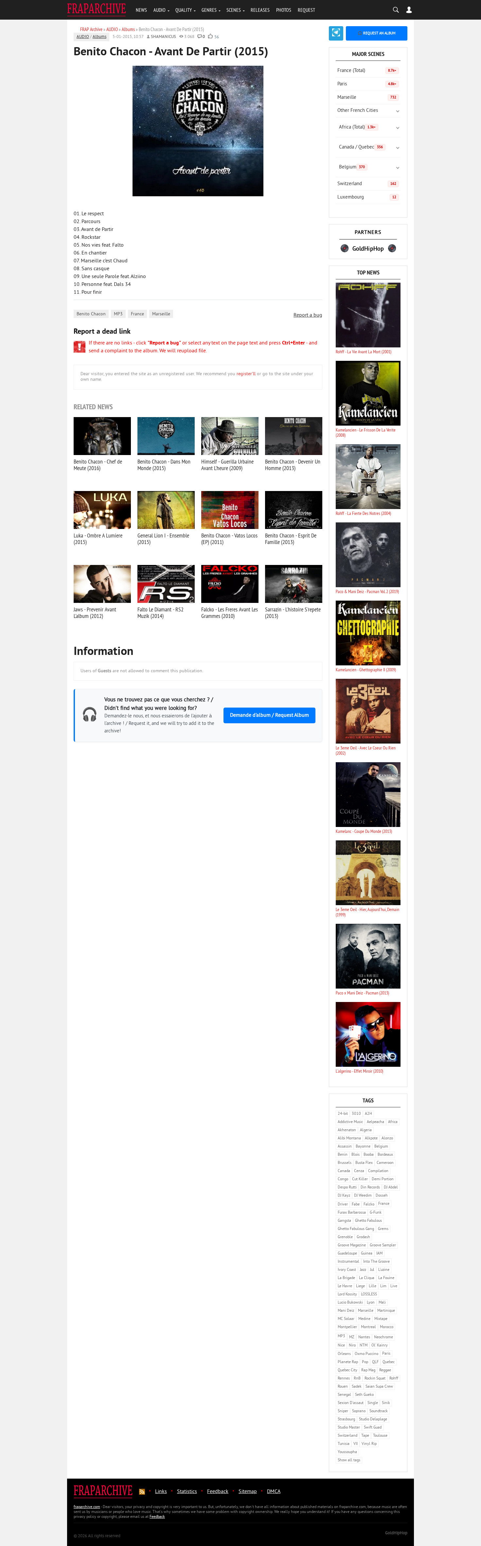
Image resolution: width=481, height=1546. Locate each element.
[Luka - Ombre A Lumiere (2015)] (102, 510)
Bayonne (363, 1146)
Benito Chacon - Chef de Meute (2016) (98, 465)
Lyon (371, 1302)
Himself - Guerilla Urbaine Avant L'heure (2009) (227, 465)
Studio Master (349, 1427)
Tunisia (343, 1444)
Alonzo (387, 1138)
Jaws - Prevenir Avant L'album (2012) (95, 613)
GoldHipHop (396, 1533)
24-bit (343, 1114)
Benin (342, 1154)
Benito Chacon (91, 314)
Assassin (345, 1146)
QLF (375, 1362)
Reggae (385, 1370)
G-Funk (376, 1212)
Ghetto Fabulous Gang (356, 1229)
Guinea (366, 1253)
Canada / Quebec (361, 147)
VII (355, 1444)
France (137, 314)
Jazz (363, 1270)
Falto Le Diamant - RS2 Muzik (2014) (160, 613)
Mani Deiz (346, 1311)
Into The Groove (376, 1261)
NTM (363, 1345)
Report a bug (308, 315)
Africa (393, 1122)
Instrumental (348, 1261)
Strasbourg (346, 1419)
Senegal (344, 1395)
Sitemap (248, 1491)
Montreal (368, 1327)
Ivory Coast (347, 1270)
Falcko (369, 1204)
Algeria (366, 1130)
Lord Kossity (347, 1294)
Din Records (370, 1187)
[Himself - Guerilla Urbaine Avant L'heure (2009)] (229, 436)
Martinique (386, 1311)
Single (372, 1403)
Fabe (356, 1204)
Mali (382, 1302)
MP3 (118, 314)
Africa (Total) (357, 127)
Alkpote (371, 1138)
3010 (356, 1114)
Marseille (161, 314)
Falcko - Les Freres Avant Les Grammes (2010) (229, 613)
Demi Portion (383, 1179)
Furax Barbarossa (352, 1212)
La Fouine (386, 1278)
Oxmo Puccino (366, 1354)
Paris (366, 84)
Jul (372, 1270)
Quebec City (347, 1370)
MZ (351, 1337)
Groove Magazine (352, 1245)
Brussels (344, 1163)
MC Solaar (346, 1319)
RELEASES (260, 10)
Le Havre (345, 1286)
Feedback (217, 1491)
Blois (355, 1154)
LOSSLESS (369, 1294)
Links (161, 1491)
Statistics (187, 1491)
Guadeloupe (347, 1253)
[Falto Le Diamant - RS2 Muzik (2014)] (166, 584)
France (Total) (366, 71)
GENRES (209, 10)
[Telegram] (336, 33)
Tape (365, 1435)
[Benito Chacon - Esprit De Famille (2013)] (293, 510)
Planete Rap (348, 1362)
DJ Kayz (344, 1195)
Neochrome (383, 1337)
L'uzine (383, 1270)
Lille (372, 1286)
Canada (344, 1171)
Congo (343, 1179)
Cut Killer (360, 1179)
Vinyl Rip (369, 1444)
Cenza (359, 1171)
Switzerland (366, 184)
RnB (357, 1378)
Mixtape (380, 1319)
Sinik (386, 1403)
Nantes (364, 1337)
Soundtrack (378, 1411)
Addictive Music (350, 1122)
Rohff (393, 1378)
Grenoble (345, 1237)
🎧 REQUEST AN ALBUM (377, 33)
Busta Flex (364, 1163)
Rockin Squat (375, 1378)
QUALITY (183, 10)
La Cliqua (366, 1278)
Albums (99, 37)
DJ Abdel (391, 1187)
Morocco (386, 1327)
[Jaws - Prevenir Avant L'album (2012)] (102, 584)
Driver (343, 1204)
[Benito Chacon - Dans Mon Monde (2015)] (166, 436)
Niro (352, 1345)
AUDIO (159, 10)
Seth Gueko (364, 1395)
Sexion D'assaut (351, 1403)
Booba (369, 1154)
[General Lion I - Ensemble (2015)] (166, 510)
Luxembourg (366, 197)
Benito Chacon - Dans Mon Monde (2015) (163, 465)
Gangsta (344, 1221)
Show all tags (349, 1460)
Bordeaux (385, 1154)
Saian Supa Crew (379, 1386)
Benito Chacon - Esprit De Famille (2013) (290, 539)
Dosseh (382, 1195)
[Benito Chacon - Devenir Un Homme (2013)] (293, 436)
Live (393, 1286)
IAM (379, 1253)
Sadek (357, 1386)
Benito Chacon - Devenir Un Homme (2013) (292, 465)
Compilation (378, 1171)
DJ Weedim (363, 1195)
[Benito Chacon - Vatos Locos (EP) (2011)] (229, 510)
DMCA (273, 1491)
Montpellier (347, 1327)
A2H (368, 1114)
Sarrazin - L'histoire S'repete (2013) (293, 613)
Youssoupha (347, 1452)
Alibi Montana (349, 1138)
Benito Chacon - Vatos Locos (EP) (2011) (229, 539)
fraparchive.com (87, 1507)
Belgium (352, 167)
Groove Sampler (383, 1245)
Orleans (344, 1354)
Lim (383, 1286)
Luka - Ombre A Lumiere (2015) (98, 539)
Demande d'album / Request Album (269, 715)
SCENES (233, 10)
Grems (383, 1229)
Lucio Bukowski (350, 1302)
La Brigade (346, 1278)
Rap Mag (368, 1370)
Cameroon (385, 1163)
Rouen (343, 1386)
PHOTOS (283, 10)
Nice (341, 1345)
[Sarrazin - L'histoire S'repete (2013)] (293, 584)
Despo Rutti (347, 1187)
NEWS (141, 10)
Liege (360, 1286)
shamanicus (163, 37)
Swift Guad (373, 1427)
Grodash (363, 1237)
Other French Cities (357, 111)
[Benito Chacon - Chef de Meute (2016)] (102, 436)
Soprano (358, 1411)
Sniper (343, 1411)
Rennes (344, 1378)
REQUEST (306, 10)
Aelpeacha (375, 1122)
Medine (364, 1319)
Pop (365, 1362)
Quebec (389, 1362)
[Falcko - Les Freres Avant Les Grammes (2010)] (229, 584)
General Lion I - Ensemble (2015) (163, 539)
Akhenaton (347, 1130)
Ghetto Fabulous (368, 1221)
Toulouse (380, 1435)
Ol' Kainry (379, 1345)
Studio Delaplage (373, 1419)
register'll (246, 374)
